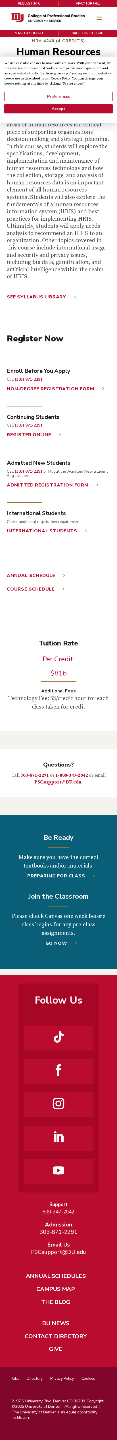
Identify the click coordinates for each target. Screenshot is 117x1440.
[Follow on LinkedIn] (58, 1137)
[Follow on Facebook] (58, 1070)
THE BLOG (55, 1302)
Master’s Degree (29, 33)
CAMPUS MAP (55, 1289)
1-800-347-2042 (71, 775)
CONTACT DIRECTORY (56, 1336)
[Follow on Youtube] (58, 1170)
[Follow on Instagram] (58, 1103)
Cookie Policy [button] (60, 78)
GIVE (55, 1349)
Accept (58, 108)
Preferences (58, 96)
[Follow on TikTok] (58, 1037)
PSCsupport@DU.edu (58, 782)
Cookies (88, 1378)
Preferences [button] (73, 83)
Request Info (29, 3)
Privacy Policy (62, 1378)
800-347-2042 (58, 1212)
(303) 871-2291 (28, 379)
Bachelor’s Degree (88, 33)
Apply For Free (88, 3)
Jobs (15, 1378)
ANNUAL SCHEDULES (56, 1276)
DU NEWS (56, 1323)
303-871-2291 (34, 775)
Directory (35, 1378)
